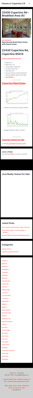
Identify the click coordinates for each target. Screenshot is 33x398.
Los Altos (5, 292)
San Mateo (5, 342)
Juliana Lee (12, 373)
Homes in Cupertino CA (13, 3)
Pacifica (4, 324)
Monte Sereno (6, 310)
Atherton (4, 261)
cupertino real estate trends (10, 252)
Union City (5, 356)
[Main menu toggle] (29, 3)
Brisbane (4, 266)
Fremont (4, 287)
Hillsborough (6, 290)
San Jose (4, 339)
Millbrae (4, 304)
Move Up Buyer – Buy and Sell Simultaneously (15, 235)
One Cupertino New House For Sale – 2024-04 (16, 227)
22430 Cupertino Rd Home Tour (11, 58)
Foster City (5, 284)
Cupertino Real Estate (13, 83)
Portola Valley (6, 330)
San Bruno (5, 333)
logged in (12, 154)
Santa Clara (5, 344)
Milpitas (4, 307)
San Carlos (5, 336)
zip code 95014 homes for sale (16, 143)
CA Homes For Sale (19, 388)
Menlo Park (5, 301)
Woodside (5, 359)
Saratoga (4, 347)
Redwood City (6, 318)
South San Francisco (8, 350)
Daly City (4, 278)
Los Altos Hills (6, 295)
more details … (9, 77)
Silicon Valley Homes (11, 385)
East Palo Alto (6, 281)
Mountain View (6, 313)
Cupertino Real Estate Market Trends (18, 381)
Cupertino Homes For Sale (13, 140)
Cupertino (5, 275)
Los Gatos (5, 298)
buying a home (6, 249)
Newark (4, 316)
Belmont (4, 263)
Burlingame (5, 269)
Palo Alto (4, 327)
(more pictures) (6, 40)
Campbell (5, 272)
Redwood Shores (7, 321)
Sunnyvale (5, 353)
